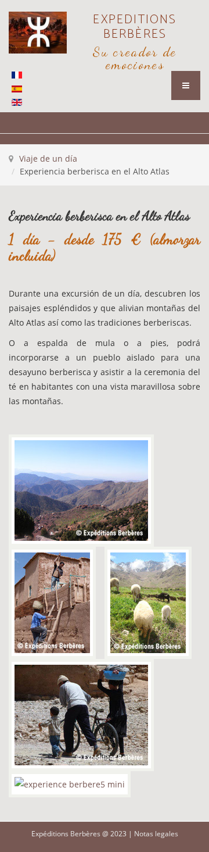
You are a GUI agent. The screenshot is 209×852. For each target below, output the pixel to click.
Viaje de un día (48, 158)
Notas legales (156, 834)
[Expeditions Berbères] (38, 33)
